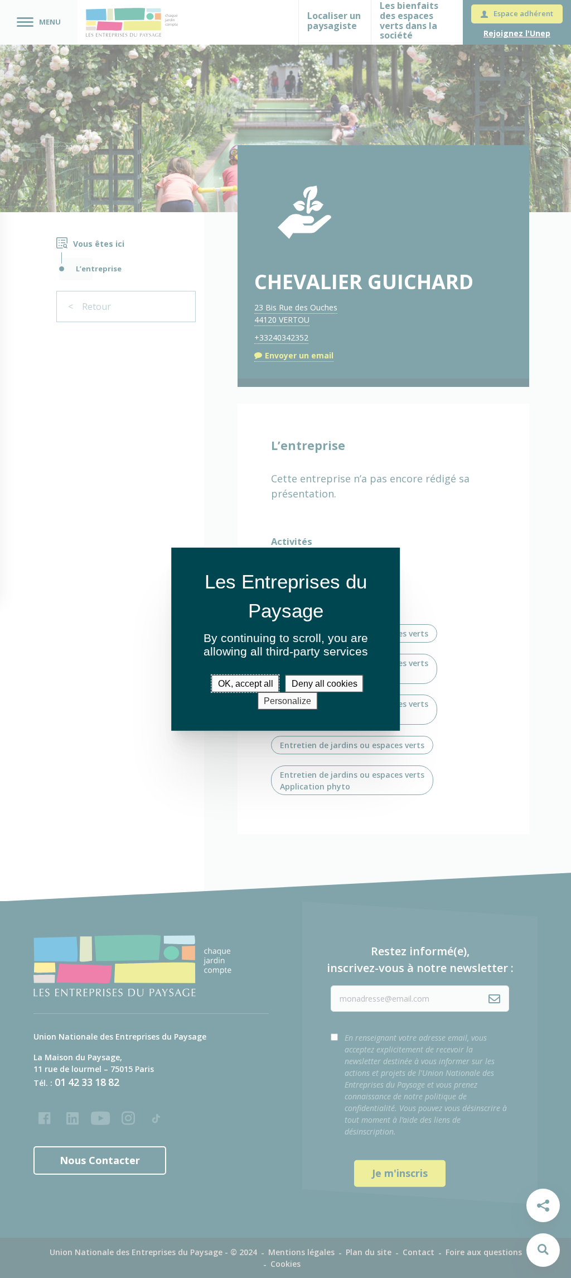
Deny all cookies (324, 683)
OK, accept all (245, 683)
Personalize (287, 701)
